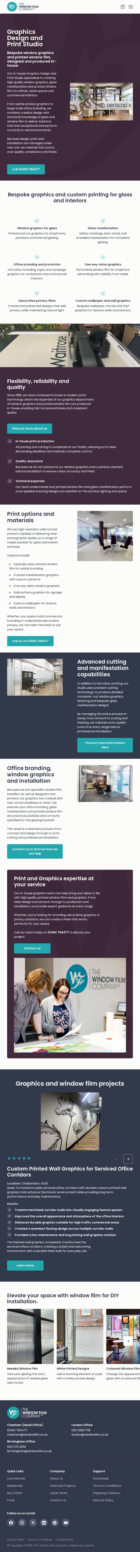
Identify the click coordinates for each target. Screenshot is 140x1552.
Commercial (16, 1478)
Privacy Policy (15, 1539)
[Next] (128, 1341)
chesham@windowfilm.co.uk (27, 1435)
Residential (15, 1486)
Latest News (58, 1493)
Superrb (89, 1545)
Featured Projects (63, 1486)
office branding (35, 108)
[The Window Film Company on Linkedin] (44, 1523)
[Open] (129, 7)
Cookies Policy (64, 1539)
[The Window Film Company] (64, 7)
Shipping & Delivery (106, 1493)
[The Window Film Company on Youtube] (66, 1523)
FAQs (11, 1500)
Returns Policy (103, 1500)
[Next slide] (128, 1159)
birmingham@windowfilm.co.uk (29, 1451)
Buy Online (14, 1493)
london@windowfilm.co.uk (89, 1435)
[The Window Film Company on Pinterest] (55, 1523)
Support (99, 1471)
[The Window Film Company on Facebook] (11, 1523)
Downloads (101, 1478)
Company (57, 1471)
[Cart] (122, 7)
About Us (56, 1478)
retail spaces (38, 91)
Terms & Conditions (107, 1486)
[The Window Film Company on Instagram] (22, 1523)
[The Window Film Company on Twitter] (33, 1523)
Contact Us (58, 1500)
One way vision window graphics (36, 586)
